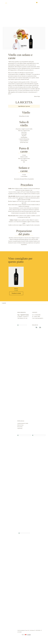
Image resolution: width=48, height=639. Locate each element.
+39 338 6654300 (37, 314)
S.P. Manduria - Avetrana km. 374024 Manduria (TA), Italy (23, 316)
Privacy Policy (20, 426)
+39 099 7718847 (37, 316)
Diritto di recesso (20, 425)
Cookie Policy (19, 428)
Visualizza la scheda (16, 293)
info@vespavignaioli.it (39, 318)
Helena (16, 288)
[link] (24, 481)
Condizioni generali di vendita (22, 423)
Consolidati (29, 634)
